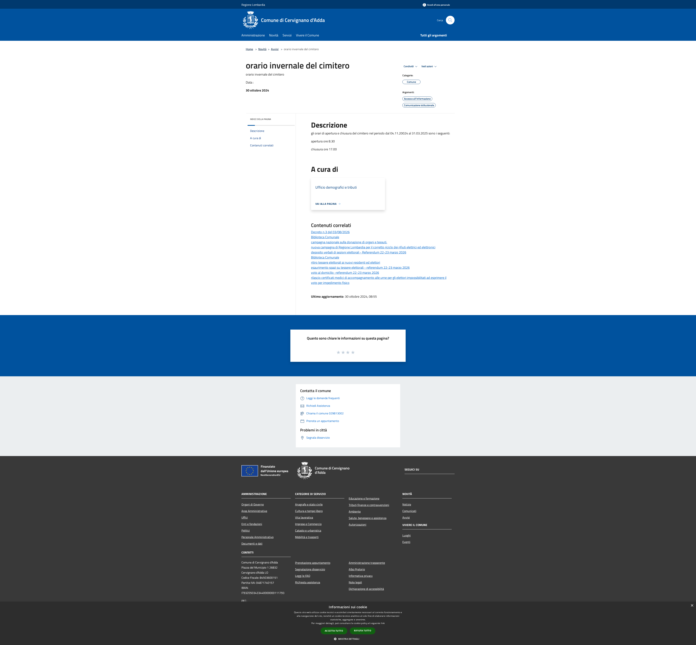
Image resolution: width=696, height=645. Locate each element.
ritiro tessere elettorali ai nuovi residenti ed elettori (345, 262)
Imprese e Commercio (308, 524)
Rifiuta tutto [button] (362, 630)
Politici (245, 530)
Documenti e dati (251, 543)
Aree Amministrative (254, 511)
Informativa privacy (361, 576)
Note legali (355, 582)
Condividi (409, 66)
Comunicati (409, 511)
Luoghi (406, 535)
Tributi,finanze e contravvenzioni (369, 505)
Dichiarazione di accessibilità (366, 589)
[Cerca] (450, 20)
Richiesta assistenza (307, 582)
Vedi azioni (427, 66)
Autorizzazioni (357, 524)
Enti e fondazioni (251, 524)
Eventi (406, 542)
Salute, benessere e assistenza (367, 518)
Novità (262, 49)
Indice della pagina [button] (260, 119)
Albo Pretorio (357, 569)
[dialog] (348, 623)
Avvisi (275, 49)
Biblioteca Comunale (325, 237)
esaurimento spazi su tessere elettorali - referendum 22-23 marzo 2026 (360, 267)
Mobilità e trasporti (307, 537)
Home (249, 49)
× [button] (692, 605)
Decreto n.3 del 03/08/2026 (330, 232)
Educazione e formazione (364, 498)
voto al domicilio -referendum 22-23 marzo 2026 (345, 272)
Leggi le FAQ (302, 576)
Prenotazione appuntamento (312, 563)
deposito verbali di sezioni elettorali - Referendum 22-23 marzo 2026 (358, 252)
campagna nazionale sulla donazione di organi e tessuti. (349, 242)
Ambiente (355, 511)
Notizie (406, 504)
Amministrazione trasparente (367, 563)
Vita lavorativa (304, 517)
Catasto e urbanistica (308, 530)
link (383, 623)
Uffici (244, 517)
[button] (348, 639)
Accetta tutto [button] (334, 630)
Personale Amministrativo (257, 537)
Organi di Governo (252, 504)
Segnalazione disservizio (310, 569)
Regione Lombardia (253, 5)
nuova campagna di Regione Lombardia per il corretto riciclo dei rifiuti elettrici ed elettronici (373, 247)
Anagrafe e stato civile (309, 504)
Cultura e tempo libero (309, 511)
